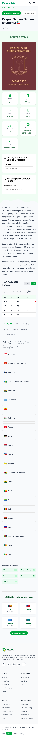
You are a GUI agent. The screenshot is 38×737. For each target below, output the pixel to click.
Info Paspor (24, 704)
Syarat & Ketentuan (8, 711)
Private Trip (5, 681)
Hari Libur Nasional (27, 718)
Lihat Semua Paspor (19, 633)
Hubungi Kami (6, 708)
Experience (5, 684)
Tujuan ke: (7, 164)
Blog (22, 684)
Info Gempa (24, 711)
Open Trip (5, 677)
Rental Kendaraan (7, 688)
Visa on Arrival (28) (22, 324)
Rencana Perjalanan (12, 13)
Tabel (33, 283)
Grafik (27, 283)
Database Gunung (26, 708)
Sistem (9, 733)
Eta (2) (6, 329)
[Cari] (30, 3)
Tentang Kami (25, 677)
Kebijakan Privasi (7, 715)
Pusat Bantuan (6, 704)
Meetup (4, 691)
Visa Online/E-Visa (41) (19, 329)
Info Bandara (25, 715)
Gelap (21, 733)
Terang (15, 733)
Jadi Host (24, 681)
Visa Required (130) (10, 334)
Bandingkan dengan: (11, 185)
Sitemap (4, 718)
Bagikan (7, 28)
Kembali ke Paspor (11, 8)
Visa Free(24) (8, 324)
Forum (3, 695)
